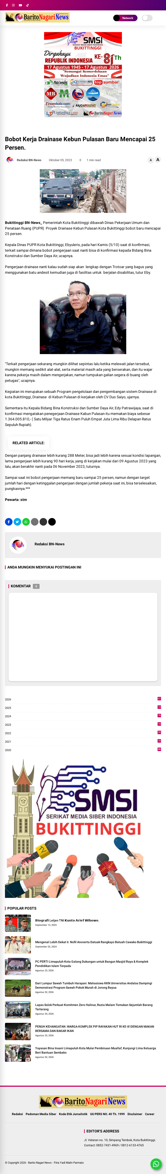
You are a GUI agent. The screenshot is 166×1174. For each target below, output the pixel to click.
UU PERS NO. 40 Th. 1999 (107, 1114)
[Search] (159, 5)
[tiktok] (27, 5)
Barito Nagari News (40, 1162)
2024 (83, 716)
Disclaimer (135, 1114)
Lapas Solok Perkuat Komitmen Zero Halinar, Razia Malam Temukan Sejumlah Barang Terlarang (94, 1007)
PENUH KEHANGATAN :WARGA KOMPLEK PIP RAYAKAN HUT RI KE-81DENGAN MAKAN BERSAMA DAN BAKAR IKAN (94, 1029)
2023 (83, 724)
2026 (83, 699)
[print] (34, 522)
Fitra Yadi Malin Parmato (69, 1162)
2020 (83, 750)
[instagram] (13, 5)
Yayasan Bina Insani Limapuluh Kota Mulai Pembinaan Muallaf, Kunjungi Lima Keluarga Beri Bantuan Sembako (95, 1050)
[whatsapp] (26, 522)
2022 (83, 733)
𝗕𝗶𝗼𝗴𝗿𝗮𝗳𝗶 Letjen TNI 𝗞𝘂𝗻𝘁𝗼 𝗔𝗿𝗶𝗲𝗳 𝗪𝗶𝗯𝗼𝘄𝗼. (67, 920)
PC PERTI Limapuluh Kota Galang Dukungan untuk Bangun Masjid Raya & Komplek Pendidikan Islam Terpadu (91, 964)
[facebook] (7, 5)
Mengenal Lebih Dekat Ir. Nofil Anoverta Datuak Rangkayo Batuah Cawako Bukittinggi (93, 942)
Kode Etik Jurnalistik (73, 1114)
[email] (43, 522)
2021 (83, 741)
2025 (83, 708)
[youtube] (20, 5)
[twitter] (17, 522)
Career (149, 1114)
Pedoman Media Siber (41, 1114)
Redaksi (17, 1114)
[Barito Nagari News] (37, 21)
